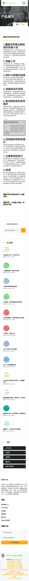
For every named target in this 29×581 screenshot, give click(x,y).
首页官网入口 (5, 505)
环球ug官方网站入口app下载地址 (14, 568)
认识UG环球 (8, 448)
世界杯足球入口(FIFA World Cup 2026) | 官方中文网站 (14, 569)
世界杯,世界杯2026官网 (14, 571)
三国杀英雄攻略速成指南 (10, 286)
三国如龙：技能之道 (8, 333)
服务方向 (8, 461)
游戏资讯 (8, 457)
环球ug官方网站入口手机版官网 (14, 564)
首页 (17, 24)
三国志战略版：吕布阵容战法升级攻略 (13, 318)
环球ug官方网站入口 (18, 559)
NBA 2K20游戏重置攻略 (9, 365)
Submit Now (15, 542)
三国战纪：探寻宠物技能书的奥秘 (12, 302)
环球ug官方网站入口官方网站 (14, 561)
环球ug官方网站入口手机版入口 (14, 563)
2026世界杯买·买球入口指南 (14, 578)
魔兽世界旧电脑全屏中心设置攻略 (13, 196)
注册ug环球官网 (9, 466)
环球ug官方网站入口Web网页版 (14, 566)
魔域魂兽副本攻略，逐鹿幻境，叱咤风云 (14, 398)
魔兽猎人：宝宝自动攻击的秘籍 (12, 429)
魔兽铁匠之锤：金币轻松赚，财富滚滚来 (14, 413)
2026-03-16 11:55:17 (10, 40)
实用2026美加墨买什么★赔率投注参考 (14, 573)
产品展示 (8, 452)
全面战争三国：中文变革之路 (11, 255)
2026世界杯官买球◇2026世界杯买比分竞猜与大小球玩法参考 (14, 575)
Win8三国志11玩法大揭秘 (10, 349)
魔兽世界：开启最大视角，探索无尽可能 (13, 204)
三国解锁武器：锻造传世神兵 (11, 271)
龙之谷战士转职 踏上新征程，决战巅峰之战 (14, 381)
